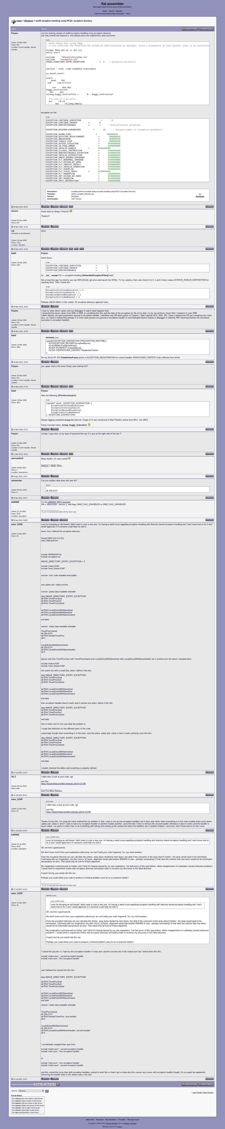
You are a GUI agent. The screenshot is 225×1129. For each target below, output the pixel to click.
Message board (133, 1119)
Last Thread (197, 1092)
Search (111, 11)
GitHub (126, 1123)
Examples (122, 1119)
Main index (90, 1119)
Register (119, 11)
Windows (28, 21)
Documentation (110, 1119)
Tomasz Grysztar (111, 1123)
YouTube (133, 1123)
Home (105, 11)
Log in (128, 13)
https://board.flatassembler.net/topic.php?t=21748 (63, 784)
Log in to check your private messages (109, 13)
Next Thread (208, 1092)
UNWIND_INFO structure (59, 502)
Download (99, 1119)
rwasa (120, 1126)
